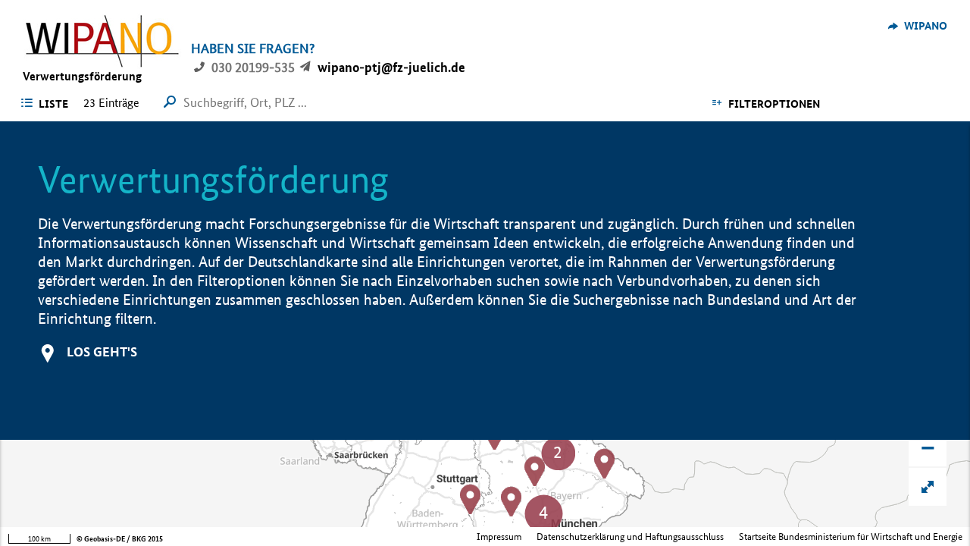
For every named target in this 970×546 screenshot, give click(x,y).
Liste (53, 104)
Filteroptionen (774, 104)
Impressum (499, 536)
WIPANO (925, 26)
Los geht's (102, 351)
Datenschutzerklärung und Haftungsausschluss (630, 536)
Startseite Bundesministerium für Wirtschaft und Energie (850, 536)
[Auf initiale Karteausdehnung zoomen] (928, 487)
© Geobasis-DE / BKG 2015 (120, 539)
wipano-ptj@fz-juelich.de (391, 67)
